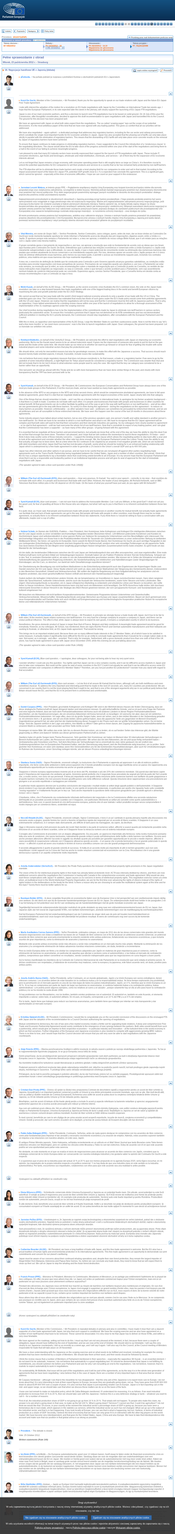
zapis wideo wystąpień (147, 70)
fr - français (122, 24)
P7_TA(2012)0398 (140, 46)
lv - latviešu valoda (135, 24)
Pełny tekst (49, 31)
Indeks (8, 31)
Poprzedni (21, 31)
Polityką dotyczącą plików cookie (88, 1527)
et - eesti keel (112, 24)
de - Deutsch (109, 24)
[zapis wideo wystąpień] (8, 89)
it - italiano (132, 24)
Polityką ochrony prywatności (49, 1527)
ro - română (158, 24)
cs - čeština (103, 24)
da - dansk (106, 24)
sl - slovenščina (164, 24)
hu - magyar (142, 24)
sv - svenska (171, 24)
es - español (99, 24)
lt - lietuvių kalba (138, 24)
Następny (32, 31)
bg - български (96, 24)
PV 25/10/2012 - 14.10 (98, 46)
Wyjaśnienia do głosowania (101, 48)
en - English (119, 24)
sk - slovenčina (161, 24)
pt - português (155, 24)
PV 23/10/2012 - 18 (54, 46)
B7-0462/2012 (9, 46)
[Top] (170, 94)
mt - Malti (145, 24)
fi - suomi (168, 24)
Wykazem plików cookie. (128, 1527)
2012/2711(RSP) (20, 37)
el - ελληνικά (116, 24)
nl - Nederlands (148, 24)
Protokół (167, 70)
